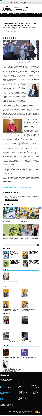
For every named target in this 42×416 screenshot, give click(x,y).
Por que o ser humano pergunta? (26, 297)
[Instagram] (18, 10)
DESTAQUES (14, 13)
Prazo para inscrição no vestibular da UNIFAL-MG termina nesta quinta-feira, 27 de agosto (14, 253)
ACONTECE (20, 13)
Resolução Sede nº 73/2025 (23, 168)
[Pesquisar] (27, 7)
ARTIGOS (33, 13)
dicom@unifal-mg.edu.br (5, 394)
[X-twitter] (20, 10)
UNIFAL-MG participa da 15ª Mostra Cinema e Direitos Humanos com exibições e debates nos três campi (30, 326)
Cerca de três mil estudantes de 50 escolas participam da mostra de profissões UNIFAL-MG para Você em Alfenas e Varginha (11, 341)
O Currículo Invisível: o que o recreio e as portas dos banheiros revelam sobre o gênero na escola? (11, 310)
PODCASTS (39, 13)
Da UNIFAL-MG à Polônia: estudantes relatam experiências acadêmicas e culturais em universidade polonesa (10, 282)
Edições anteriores (2, 400)
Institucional (28, 187)
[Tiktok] (25, 10)
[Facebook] (16, 10)
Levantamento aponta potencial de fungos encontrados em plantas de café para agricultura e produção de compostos (15, 262)
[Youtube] (21, 10)
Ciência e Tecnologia (22, 187)
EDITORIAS (26, 13)
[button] (8, 14)
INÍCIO (2, 13)
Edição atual (1, 399)
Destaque (5, 31)
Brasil (3, 0)
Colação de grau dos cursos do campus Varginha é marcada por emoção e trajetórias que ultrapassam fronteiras (29, 341)
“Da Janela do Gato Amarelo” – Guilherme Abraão (28, 357)
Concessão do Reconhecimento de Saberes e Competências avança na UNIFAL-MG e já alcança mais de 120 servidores (34, 262)
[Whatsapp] (23, 10)
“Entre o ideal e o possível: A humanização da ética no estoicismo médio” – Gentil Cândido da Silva (11, 358)
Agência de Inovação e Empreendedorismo (11, 187)
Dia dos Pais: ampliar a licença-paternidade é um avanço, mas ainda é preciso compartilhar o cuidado (11, 298)
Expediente (1, 398)
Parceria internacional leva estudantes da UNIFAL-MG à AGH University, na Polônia (33, 252)
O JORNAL (7, 13)
